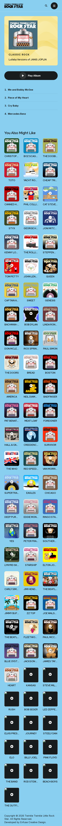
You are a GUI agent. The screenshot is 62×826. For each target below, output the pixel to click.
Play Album (34, 75)
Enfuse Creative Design (33, 822)
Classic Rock (19, 54)
